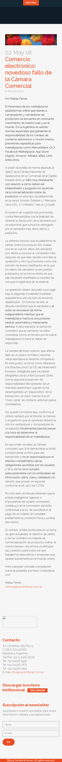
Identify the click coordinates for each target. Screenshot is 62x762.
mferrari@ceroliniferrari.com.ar (23, 586)
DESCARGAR (37, 690)
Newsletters (16, 91)
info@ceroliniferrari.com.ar (28, 672)
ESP (28, 3)
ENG (34, 3)
